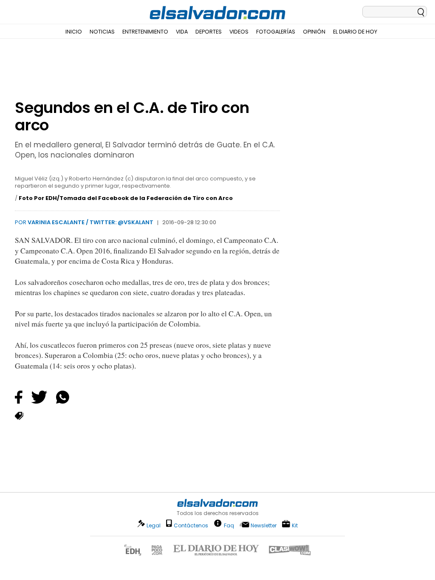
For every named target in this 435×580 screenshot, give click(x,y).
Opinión (314, 31)
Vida (182, 31)
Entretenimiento (145, 31)
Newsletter (264, 525)
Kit (295, 525)
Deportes (208, 31)
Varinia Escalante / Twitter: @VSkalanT (90, 222)
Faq (229, 525)
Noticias (102, 31)
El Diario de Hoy (355, 31)
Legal (154, 525)
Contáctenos (191, 525)
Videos (239, 31)
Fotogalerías (275, 31)
